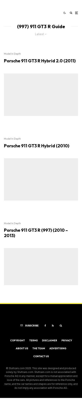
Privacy (67, 340)
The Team (38, 348)
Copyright (17, 340)
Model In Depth (12, 53)
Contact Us (41, 356)
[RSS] (53, 325)
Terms (33, 340)
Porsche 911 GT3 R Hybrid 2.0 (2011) (40, 60)
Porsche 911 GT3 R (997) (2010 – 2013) (36, 233)
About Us (22, 348)
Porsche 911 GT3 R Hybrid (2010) (36, 145)
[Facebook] (45, 325)
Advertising (57, 348)
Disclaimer (49, 340)
